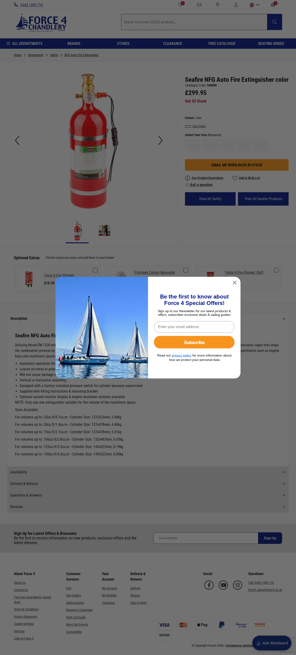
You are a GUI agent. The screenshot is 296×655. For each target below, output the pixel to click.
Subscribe (194, 342)
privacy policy (181, 355)
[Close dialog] (235, 283)
